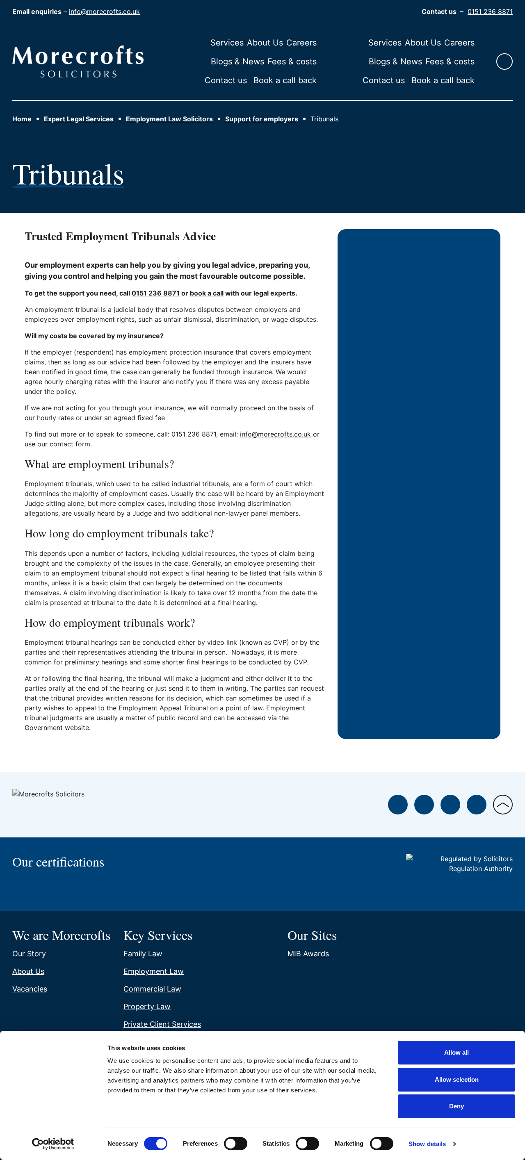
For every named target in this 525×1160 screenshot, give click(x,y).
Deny (456, 1106)
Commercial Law (152, 989)
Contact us (226, 80)
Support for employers (261, 119)
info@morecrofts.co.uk (104, 11)
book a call (207, 293)
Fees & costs (292, 61)
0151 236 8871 (490, 11)
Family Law (142, 953)
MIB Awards (308, 953)
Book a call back (285, 80)
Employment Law (153, 971)
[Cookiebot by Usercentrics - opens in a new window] (53, 1144)
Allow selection (457, 1079)
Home (22, 119)
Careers (301, 43)
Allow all (456, 1052)
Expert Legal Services (79, 119)
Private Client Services (162, 1024)
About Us (265, 43)
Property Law (147, 1006)
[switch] (235, 1143)
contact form (70, 444)
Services (227, 43)
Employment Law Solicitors (169, 119)
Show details (427, 1143)
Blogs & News (237, 61)
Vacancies (29, 989)
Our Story (29, 953)
